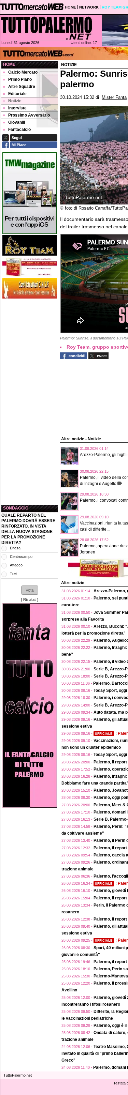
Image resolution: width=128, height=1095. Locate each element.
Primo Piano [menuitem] (20, 79)
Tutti (13, 574)
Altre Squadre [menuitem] (21, 86)
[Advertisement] (29, 402)
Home (9, 64)
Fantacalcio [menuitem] (19, 129)
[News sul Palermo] (46, 28)
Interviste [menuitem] (17, 108)
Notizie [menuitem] (15, 100)
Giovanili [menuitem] (16, 122)
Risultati (29, 599)
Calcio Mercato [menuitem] (23, 72)
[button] (29, 589)
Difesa (15, 548)
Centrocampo (21, 556)
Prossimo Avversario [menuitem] (29, 115)
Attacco (16, 565)
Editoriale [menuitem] (17, 93)
